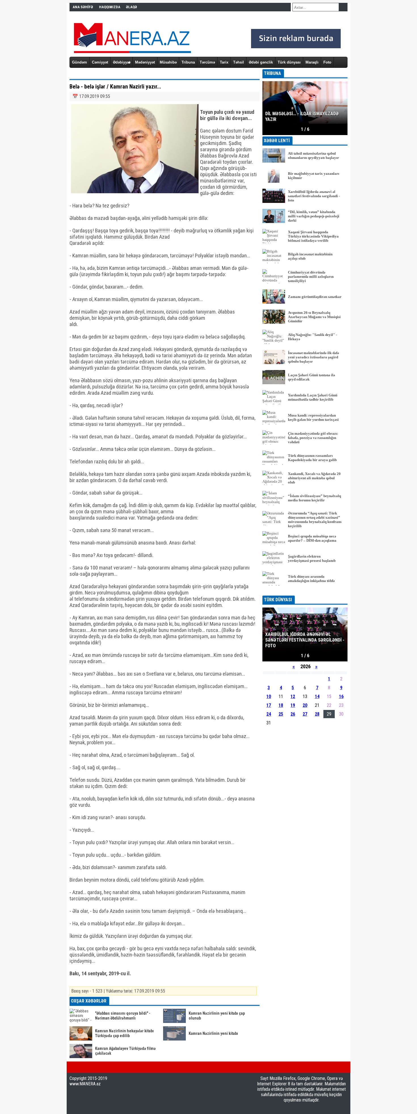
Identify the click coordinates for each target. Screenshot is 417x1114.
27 (305, 714)
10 (268, 696)
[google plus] (89, 1067)
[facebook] (71, 1067)
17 (268, 705)
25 (281, 714)
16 (341, 696)
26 (292, 714)
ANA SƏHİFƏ (83, 7)
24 (268, 714)
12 (292, 696)
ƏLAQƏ (131, 7)
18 (281, 705)
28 (317, 714)
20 (305, 705)
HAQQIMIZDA (109, 7)
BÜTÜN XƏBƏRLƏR (305, 592)
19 (292, 705)
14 (317, 696)
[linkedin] (98, 1067)
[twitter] (80, 1067)
